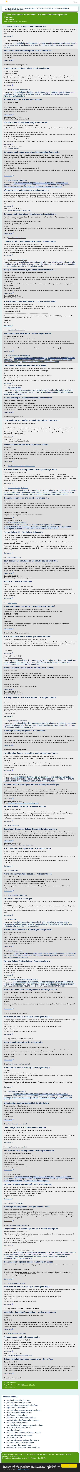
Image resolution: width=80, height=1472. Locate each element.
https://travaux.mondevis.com (17, 721)
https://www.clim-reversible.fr (17, 1124)
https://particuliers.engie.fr (16, 1283)
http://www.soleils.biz (14, 388)
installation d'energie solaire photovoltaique (54, 390)
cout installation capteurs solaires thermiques (23, 1447)
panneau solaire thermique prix (20, 727)
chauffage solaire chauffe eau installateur (36, 779)
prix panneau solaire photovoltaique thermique (39, 1179)
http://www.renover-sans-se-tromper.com (21, 466)
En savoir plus (23, 1470)
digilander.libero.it (13, 148)
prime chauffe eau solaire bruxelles (18, 957)
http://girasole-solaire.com (16, 330)
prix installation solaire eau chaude (19, 1435)
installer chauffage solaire (14, 96)
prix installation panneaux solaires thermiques (49, 494)
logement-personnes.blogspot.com (19, 210)
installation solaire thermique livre (15, 394)
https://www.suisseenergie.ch (17, 260)
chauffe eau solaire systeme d (22, 662)
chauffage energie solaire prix (17, 1415)
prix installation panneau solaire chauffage (22, 1405)
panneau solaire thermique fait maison (43, 528)
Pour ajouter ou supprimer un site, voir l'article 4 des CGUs (24, 1458)
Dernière (32, 1385)
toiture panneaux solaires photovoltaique (31, 525)
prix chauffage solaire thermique (18, 1400)
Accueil (5, 1454)
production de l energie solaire (25, 1098)
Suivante (25, 1385)
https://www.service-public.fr (17, 1091)
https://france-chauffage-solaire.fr (19, 1064)
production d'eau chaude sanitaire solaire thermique (35, 953)
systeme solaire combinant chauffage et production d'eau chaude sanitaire (40, 1094)
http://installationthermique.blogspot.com (21, 845)
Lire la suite (8, 36)
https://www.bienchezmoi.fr (17, 238)
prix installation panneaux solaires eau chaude (32, 43)
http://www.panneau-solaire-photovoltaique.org (23, 803)
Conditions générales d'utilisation (35, 1454)
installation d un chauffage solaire (55, 94)
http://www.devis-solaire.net (17, 522)
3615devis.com (13, 870)
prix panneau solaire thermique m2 (36, 1180)
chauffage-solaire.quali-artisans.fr (19, 89)
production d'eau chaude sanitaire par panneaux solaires (45, 492)
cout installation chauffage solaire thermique (32, 360)
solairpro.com (12, 603)
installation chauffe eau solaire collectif (24, 926)
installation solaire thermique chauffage (30, 358)
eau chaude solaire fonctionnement (19, 45)
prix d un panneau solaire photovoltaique (40, 984)
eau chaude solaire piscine (46, 45)
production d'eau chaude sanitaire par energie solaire (26, 1096)
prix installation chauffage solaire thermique (31, 92)
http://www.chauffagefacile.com (18, 488)
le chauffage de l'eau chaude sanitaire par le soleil (34, 1252)
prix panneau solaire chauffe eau (18, 1445)
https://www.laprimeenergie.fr (17, 1147)
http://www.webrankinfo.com (17, 180)
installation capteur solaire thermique (20, 1442)
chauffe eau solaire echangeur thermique (53, 662)
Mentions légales (15, 1454)
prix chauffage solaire (14, 1437)
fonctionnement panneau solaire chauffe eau (22, 664)
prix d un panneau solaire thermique (36, 725)
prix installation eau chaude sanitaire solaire (22, 1440)
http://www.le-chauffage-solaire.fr (19, 355)
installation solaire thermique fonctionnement (40, 362)
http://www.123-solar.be (15, 1203)
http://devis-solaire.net (15, 658)
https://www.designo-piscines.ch (18, 1225)
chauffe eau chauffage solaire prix (18, 1427)
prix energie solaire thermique (17, 1422)
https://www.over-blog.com (17, 1333)
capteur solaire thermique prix (17, 1408)
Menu (75, 2)
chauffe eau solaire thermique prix (18, 1413)
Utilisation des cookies (57, 1454)
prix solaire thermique (14, 1430)
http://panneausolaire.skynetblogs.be (20, 1355)
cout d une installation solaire (31, 266)
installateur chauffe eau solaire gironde (24, 390)
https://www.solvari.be (15, 951)
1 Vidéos (16, 22)
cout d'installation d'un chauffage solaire (29, 262)
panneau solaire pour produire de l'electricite (40, 527)
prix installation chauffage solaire (26, 94)
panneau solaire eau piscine (64, 43)
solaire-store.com (13, 825)
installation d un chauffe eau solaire (42, 185)
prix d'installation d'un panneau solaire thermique (34, 183)
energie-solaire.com (14, 557)
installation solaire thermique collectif (27, 922)
